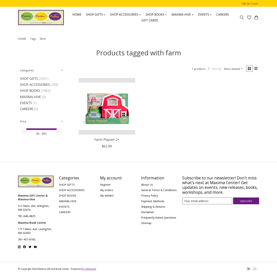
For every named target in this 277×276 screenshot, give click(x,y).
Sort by (216, 69)
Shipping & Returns (153, 206)
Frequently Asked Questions (158, 217)
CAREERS (222, 15)
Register (105, 184)
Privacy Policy (149, 195)
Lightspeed (90, 269)
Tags (33, 38)
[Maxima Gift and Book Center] (41, 17)
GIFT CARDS (150, 20)
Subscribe (246, 201)
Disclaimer (147, 212)
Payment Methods (152, 201)
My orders (106, 190)
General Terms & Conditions (159, 190)
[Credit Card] (248, 269)
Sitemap (146, 223)
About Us (147, 184)
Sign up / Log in (250, 3)
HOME (76, 15)
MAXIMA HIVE (30, 97)
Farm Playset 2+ (106, 139)
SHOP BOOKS (30, 90)
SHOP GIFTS (29, 78)
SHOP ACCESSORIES (35, 84)
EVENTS (26, 103)
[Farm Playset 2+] (107, 106)
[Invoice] (254, 269)
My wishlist (107, 195)
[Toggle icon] (242, 17)
